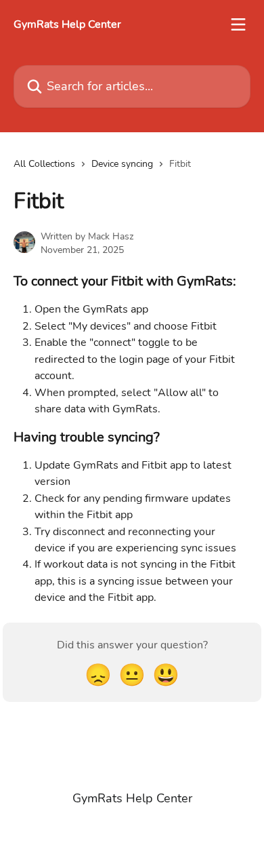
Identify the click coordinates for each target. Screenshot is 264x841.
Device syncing (122, 163)
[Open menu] (238, 24)
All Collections (44, 163)
